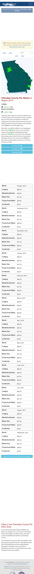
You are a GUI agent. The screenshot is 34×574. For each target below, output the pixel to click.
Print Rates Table (16, 149)
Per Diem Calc (16, 145)
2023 (16, 56)
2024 (10, 53)
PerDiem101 (7, 566)
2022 (22, 56)
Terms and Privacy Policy (20, 564)
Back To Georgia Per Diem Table (17, 93)
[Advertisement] (17, 26)
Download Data (16, 152)
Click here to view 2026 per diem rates (20, 46)
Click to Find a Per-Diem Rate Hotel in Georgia (16, 456)
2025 (4, 53)
